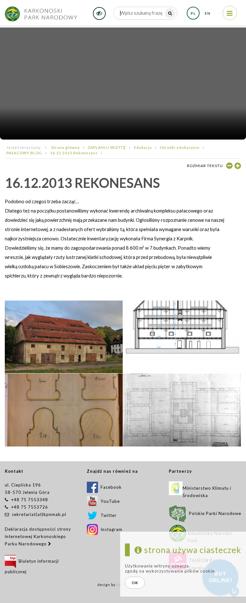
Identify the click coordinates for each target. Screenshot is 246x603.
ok (135, 582)
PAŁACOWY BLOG (24, 152)
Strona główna (65, 147)
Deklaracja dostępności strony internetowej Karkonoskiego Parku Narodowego (38, 536)
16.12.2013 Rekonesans (74, 152)
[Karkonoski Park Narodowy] (41, 11)
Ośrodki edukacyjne (180, 147)
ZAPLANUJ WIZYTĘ (107, 147)
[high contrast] (99, 13)
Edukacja (143, 147)
